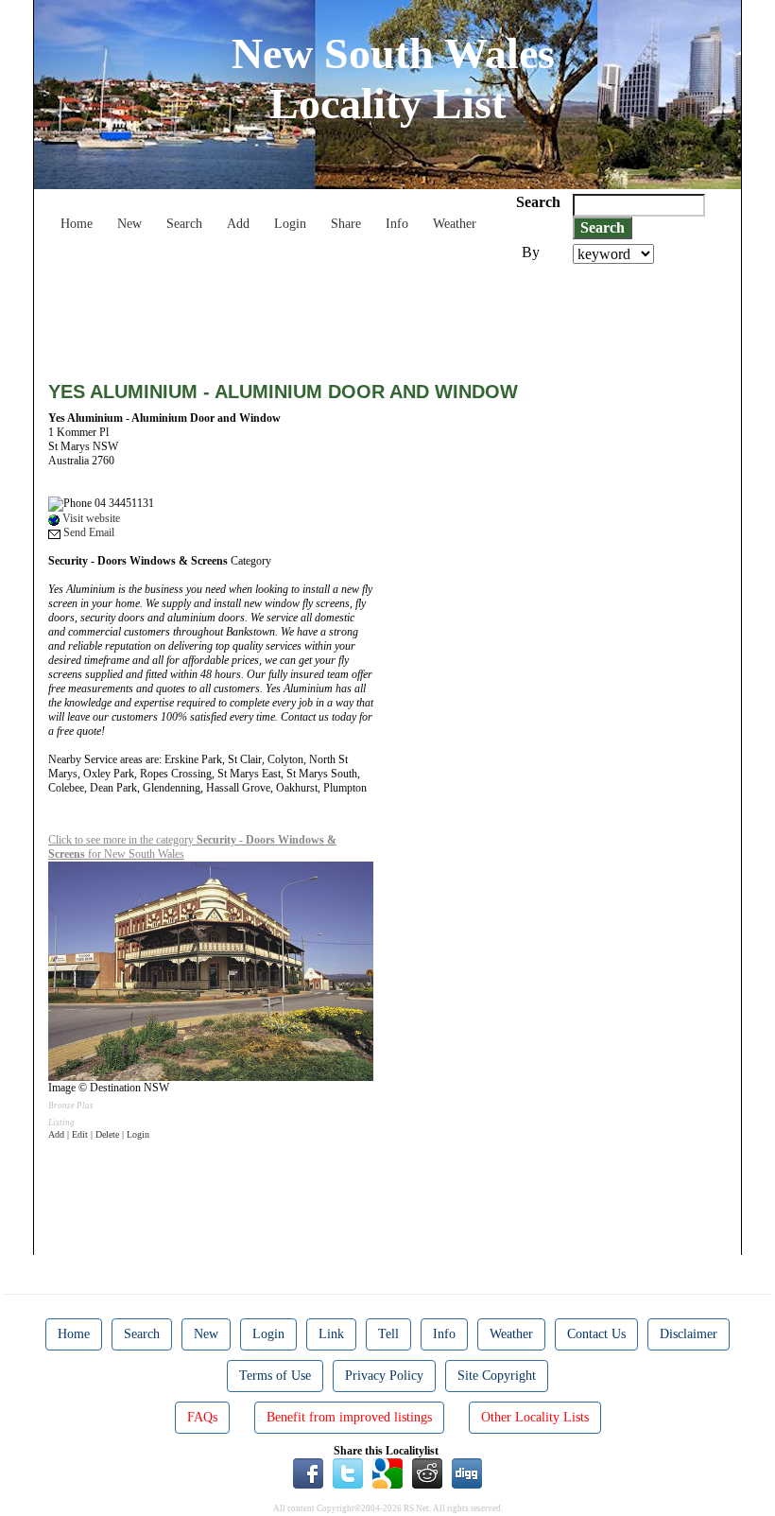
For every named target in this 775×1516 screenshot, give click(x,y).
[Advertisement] (392, 315)
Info (397, 224)
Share (346, 224)
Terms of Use (275, 1375)
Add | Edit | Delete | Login (98, 1134)
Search (184, 224)
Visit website (90, 518)
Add (238, 224)
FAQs (202, 1417)
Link (331, 1334)
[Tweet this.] (348, 1471)
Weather (454, 224)
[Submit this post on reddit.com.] (427, 1471)
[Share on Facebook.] (308, 1471)
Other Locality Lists (535, 1417)
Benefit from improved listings (349, 1417)
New (129, 224)
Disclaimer (688, 1334)
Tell (388, 1334)
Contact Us (596, 1334)
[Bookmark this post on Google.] (387, 1471)
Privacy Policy (384, 1375)
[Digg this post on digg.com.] (467, 1471)
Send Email (87, 532)
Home (76, 224)
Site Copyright (496, 1375)
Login (290, 224)
